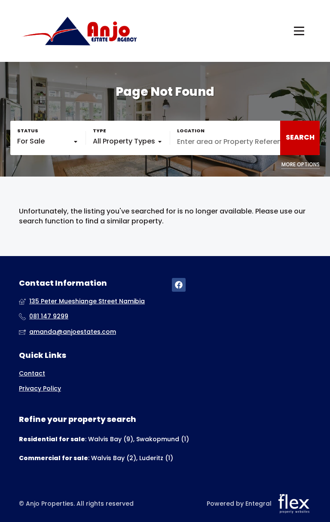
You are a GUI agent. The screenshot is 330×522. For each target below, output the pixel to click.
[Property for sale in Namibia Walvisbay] (79, 31)
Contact (32, 373)
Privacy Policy (40, 389)
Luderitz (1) (156, 458)
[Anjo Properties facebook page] (179, 285)
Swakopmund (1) (162, 439)
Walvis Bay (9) (110, 439)
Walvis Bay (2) (113, 458)
